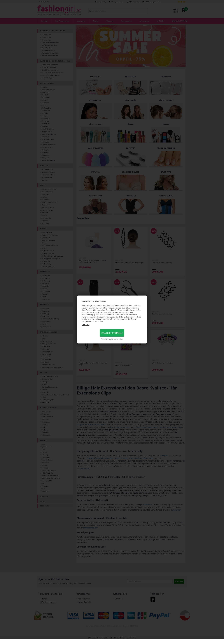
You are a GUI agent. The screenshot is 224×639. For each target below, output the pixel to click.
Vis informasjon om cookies (112, 339)
